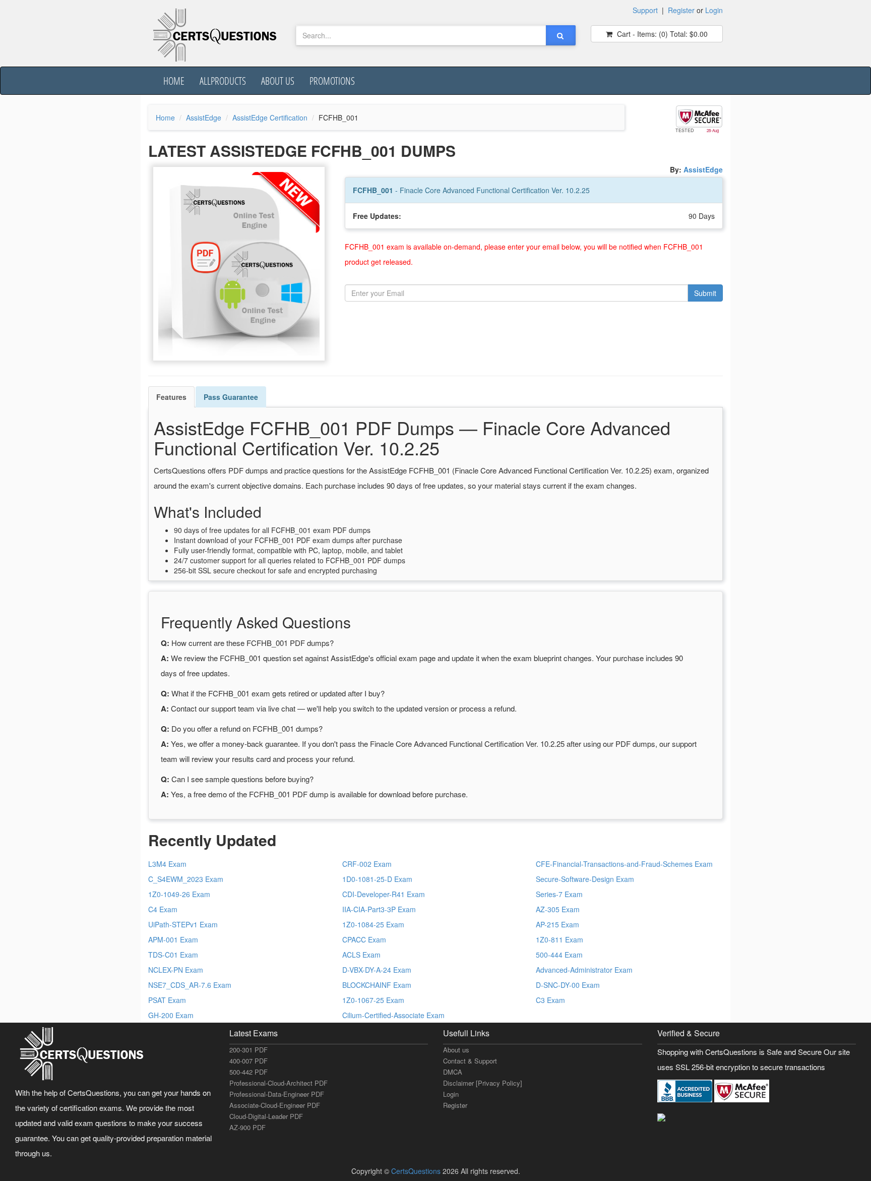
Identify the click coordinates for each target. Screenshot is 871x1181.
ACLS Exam (361, 955)
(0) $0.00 (661, 34)
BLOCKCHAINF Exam (376, 985)
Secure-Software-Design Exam (585, 879)
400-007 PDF (248, 1061)
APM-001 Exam (173, 939)
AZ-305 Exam (558, 909)
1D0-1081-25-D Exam (377, 879)
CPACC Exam (364, 939)
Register (681, 10)
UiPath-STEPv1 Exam (183, 924)
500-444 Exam (559, 955)
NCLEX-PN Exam (175, 970)
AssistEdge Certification (269, 117)
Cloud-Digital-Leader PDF (266, 1116)
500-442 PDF (248, 1072)
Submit (705, 293)
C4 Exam (162, 909)
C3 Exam (550, 1000)
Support (645, 10)
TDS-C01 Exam (173, 955)
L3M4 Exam (167, 864)
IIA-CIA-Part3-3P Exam (379, 909)
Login (714, 10)
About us (277, 80)
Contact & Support (470, 1061)
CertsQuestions (417, 1171)
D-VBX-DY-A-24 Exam (376, 970)
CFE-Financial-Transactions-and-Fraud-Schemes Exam (624, 864)
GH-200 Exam (171, 1015)
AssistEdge (203, 117)
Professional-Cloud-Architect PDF (278, 1083)
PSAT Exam (167, 1000)
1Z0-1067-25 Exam (373, 1000)
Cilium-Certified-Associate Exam (393, 1015)
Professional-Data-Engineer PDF (276, 1094)
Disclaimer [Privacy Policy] (482, 1083)
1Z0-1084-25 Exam (373, 924)
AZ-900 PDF (247, 1127)
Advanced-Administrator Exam (584, 970)
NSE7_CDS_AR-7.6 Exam (189, 985)
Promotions (332, 80)
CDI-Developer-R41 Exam (383, 894)
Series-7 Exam (559, 894)
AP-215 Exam (557, 924)
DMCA (452, 1072)
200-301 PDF (248, 1049)
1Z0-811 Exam (559, 939)
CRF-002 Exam (367, 864)
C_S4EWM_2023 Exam (185, 879)
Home (173, 80)
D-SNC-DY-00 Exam (568, 985)
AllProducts (223, 80)
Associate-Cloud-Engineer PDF (274, 1105)
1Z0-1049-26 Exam (179, 894)
